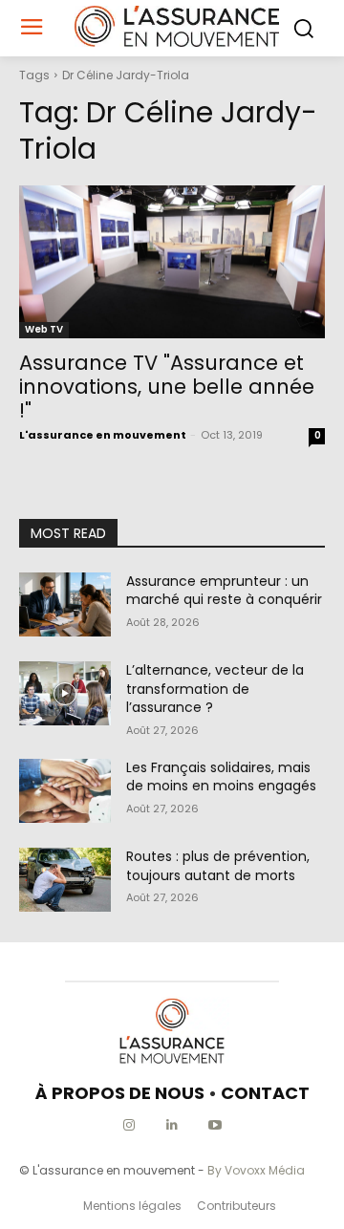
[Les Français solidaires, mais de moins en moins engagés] (65, 791)
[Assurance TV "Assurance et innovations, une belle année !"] (172, 261)
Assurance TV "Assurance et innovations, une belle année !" (166, 386)
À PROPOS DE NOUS (119, 1093)
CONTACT (265, 1093)
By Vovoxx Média (256, 1170)
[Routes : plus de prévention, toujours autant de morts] (65, 880)
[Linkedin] (172, 1125)
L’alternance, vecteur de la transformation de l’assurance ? (215, 688)
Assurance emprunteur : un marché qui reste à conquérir (224, 590)
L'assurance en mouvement (102, 434)
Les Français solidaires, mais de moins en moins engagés (221, 777)
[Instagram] (129, 1125)
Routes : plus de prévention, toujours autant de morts (218, 866)
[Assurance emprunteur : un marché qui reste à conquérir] (65, 604)
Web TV (44, 329)
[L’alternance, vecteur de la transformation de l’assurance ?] (65, 693)
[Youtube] (215, 1125)
